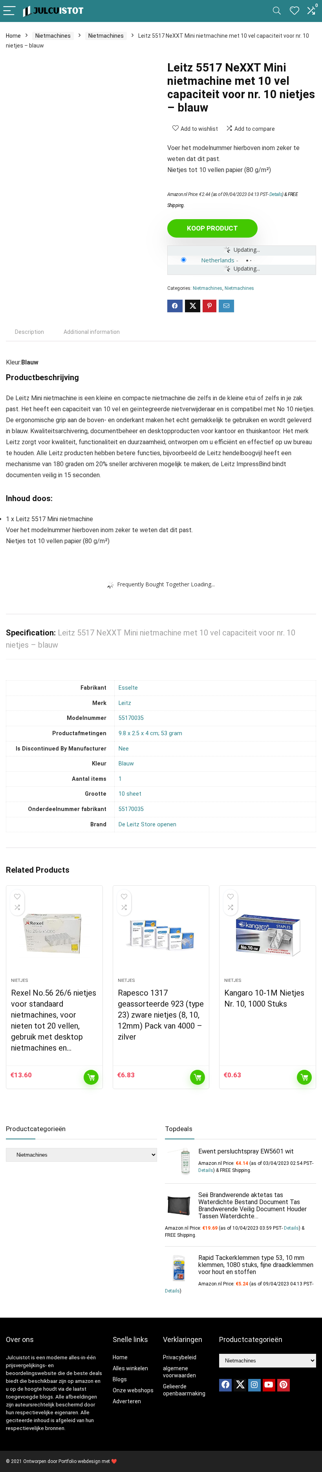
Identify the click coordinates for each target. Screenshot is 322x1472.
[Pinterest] (283, 1385)
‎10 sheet (130, 794)
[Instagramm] (254, 1385)
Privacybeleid (179, 1357)
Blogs (120, 1379)
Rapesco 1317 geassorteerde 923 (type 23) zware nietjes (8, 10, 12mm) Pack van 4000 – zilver (161, 1015)
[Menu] (9, 11)
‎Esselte (128, 688)
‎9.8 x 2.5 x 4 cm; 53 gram (150, 733)
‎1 (120, 779)
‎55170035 (131, 718)
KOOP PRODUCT (212, 228)
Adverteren (127, 1401)
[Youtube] (269, 1385)
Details (275, 194)
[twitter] (240, 1385)
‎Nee (124, 748)
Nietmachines (53, 36)
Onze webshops (133, 1390)
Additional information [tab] (92, 332)
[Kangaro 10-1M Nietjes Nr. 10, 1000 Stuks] (267, 935)
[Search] (276, 11)
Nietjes (19, 980)
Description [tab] (29, 332)
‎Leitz (125, 703)
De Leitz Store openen (147, 824)
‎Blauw (126, 763)
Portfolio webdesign (80, 1461)
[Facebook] (225, 1385)
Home (13, 36)
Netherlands (217, 260)
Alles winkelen (130, 1368)
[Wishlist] (294, 11)
